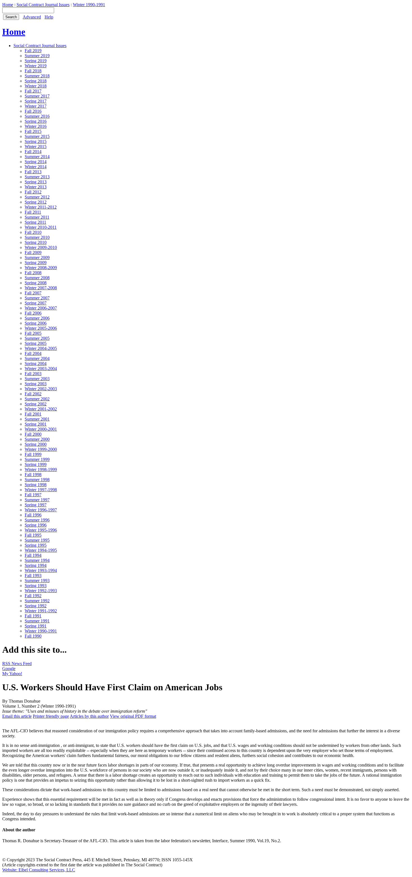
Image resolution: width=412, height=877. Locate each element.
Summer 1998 (37, 479)
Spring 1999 (36, 464)
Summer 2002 (37, 398)
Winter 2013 (36, 186)
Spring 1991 (36, 626)
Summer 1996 (37, 520)
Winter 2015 (36, 146)
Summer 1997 (37, 499)
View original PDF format (133, 716)
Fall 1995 (33, 535)
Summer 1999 (37, 459)
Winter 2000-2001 (41, 429)
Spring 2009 (36, 262)
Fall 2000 (33, 434)
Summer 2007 (37, 298)
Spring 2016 (36, 121)
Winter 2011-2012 (41, 207)
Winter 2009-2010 (41, 247)
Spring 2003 (36, 383)
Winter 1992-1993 (41, 590)
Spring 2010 (36, 242)
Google (8, 668)
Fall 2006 (33, 313)
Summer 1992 (37, 600)
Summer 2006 (37, 318)
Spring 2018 (36, 81)
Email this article (17, 716)
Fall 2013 (33, 171)
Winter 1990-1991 (89, 4)
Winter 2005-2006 (41, 328)
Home (7, 4)
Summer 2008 (37, 277)
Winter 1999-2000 (41, 449)
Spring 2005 (36, 343)
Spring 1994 (36, 565)
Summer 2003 (37, 378)
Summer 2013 (37, 176)
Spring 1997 (36, 504)
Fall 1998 (33, 474)
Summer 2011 (37, 217)
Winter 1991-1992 (41, 610)
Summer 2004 (37, 358)
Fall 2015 (33, 131)
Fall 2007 (33, 292)
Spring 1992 (36, 605)
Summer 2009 (37, 257)
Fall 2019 (33, 50)
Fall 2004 (33, 353)
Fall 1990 (33, 636)
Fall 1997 (33, 494)
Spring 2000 (36, 444)
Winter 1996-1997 (41, 509)
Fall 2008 (33, 272)
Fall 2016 (33, 111)
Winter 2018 (36, 86)
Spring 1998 (36, 484)
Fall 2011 (33, 212)
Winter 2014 (36, 166)
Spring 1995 (36, 545)
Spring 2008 (36, 282)
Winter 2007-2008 (41, 287)
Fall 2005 (33, 333)
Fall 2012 (33, 192)
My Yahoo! (12, 673)
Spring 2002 (36, 403)
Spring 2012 (36, 202)
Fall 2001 (33, 414)
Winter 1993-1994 (41, 570)
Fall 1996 (33, 515)
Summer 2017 (37, 96)
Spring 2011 (35, 222)
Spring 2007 (36, 303)
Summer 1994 (37, 560)
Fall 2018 (33, 70)
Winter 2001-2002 (41, 409)
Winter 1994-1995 (41, 550)
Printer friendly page (51, 716)
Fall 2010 (33, 232)
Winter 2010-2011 (41, 227)
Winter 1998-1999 (41, 469)
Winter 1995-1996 (41, 530)
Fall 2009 (33, 252)
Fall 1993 (33, 575)
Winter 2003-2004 (41, 368)
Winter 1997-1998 (41, 489)
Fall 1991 (33, 615)
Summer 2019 (37, 55)
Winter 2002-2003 (41, 388)
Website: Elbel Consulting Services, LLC (38, 869)
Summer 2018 (37, 75)
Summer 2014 (37, 156)
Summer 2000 (37, 439)
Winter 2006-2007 (41, 308)
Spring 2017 (36, 101)
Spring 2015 (36, 141)
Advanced (32, 17)
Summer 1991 (37, 620)
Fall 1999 (33, 454)
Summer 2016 (37, 116)
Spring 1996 (36, 525)
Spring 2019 (36, 60)
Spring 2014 (36, 161)
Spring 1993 (36, 585)
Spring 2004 (36, 363)
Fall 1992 (33, 595)
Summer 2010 (37, 237)
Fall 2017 (33, 91)
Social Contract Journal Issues (43, 4)
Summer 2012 (37, 197)
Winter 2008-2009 (41, 267)
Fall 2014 (33, 151)
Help (49, 17)
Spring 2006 (36, 323)
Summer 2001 (37, 419)
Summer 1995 (37, 540)
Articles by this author (89, 716)
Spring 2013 (36, 181)
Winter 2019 (36, 65)
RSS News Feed (17, 663)
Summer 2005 (37, 338)
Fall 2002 (33, 393)
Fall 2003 (33, 373)
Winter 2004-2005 (41, 348)
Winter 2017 (36, 106)
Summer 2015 (37, 136)
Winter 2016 (36, 126)
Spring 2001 (36, 424)
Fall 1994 (33, 555)
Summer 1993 (37, 580)
